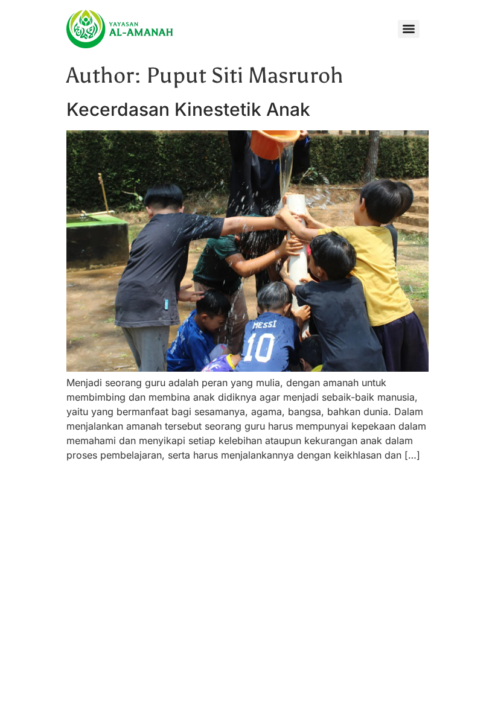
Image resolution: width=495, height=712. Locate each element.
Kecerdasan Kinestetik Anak (188, 109)
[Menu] (409, 29)
